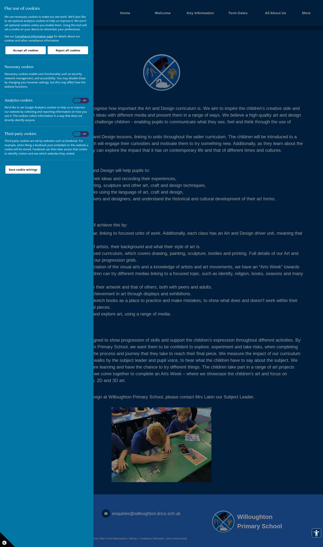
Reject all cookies (68, 50)
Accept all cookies (25, 50)
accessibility (316, 533)
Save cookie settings (23, 169)
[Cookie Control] (7, 539)
